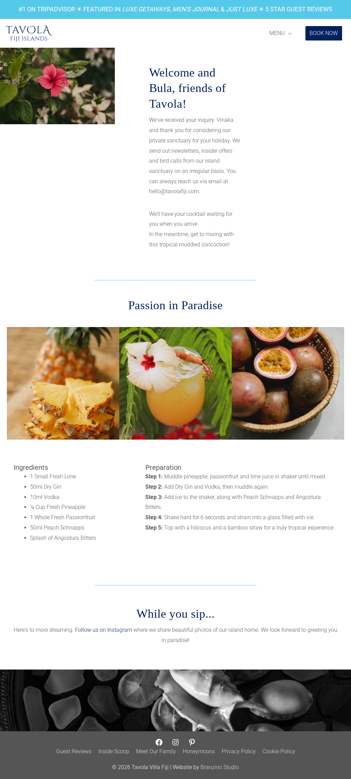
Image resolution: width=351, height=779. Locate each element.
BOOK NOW (324, 33)
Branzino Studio (220, 767)
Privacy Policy (239, 751)
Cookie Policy (279, 751)
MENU (277, 33)
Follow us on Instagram (103, 630)
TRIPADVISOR (56, 9)
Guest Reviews (74, 751)
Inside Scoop (113, 751)
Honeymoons (199, 751)
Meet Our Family (156, 751)
